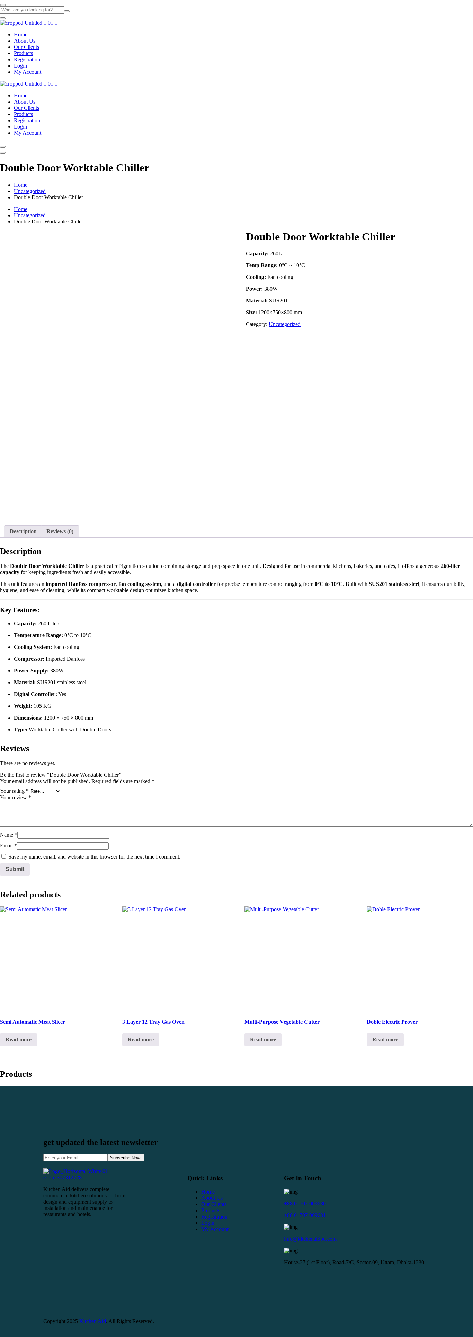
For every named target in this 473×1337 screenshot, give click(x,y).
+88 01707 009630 (305, 1203)
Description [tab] (23, 531)
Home (20, 34)
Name (8, 835)
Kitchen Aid (92, 1321)
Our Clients (26, 47)
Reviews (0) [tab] (59, 531)
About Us (24, 41)
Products (23, 53)
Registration (27, 59)
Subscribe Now (126, 1157)
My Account (27, 72)
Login (20, 66)
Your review (15, 797)
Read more (19, 1040)
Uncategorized (30, 191)
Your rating (14, 791)
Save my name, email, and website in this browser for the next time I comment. (94, 857)
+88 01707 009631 (305, 1215)
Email (8, 845)
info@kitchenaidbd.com (310, 1239)
